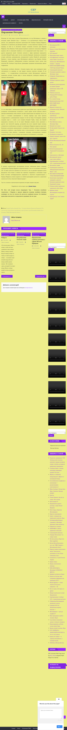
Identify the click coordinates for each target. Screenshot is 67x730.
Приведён (38, 208)
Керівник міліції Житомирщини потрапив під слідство (57, 192)
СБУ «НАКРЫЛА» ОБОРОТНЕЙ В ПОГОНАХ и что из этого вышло (57, 632)
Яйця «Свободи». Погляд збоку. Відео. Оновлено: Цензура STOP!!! (57, 491)
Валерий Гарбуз (10, 208)
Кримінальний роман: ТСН (56, 101)
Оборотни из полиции (55, 526)
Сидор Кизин (10, 210)
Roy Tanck (53, 655)
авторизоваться (28, 287)
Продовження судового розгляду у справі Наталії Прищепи (38, 240)
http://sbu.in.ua (15, 220)
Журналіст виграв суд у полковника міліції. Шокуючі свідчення (57, 109)
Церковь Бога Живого (42, 3)
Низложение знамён (55, 165)
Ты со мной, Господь (55, 99)
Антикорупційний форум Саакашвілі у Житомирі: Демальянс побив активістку (57, 522)
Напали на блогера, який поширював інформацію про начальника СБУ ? (57, 578)
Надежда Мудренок (31, 208)
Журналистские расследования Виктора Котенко (12, 30)
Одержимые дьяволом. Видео (41, 276)
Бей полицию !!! (54, 501)
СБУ (33, 9)
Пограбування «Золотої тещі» (21, 238)
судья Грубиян (24, 210)
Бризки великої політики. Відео (58, 628)
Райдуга (4, 237)
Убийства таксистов (55, 93)
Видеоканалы (25, 3)
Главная (4, 3)
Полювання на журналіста (56, 134)
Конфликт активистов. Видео (57, 574)
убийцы (38, 210)
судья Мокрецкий (32, 210)
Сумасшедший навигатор (56, 70)
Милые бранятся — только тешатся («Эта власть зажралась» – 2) (56, 584)
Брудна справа (53, 562)
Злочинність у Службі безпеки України (8, 276)
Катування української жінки (57, 182)
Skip (54, 726)
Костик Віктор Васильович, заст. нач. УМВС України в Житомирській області (56, 545)
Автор (9, 3)
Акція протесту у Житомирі (57, 155)
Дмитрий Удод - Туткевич (20, 208)
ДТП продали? (53, 53)
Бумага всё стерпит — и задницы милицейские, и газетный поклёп (56, 638)
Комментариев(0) (25, 35)
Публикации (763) (16, 3)
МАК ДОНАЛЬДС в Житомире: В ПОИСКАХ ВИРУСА (56, 570)
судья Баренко (17, 210)
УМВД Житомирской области (13, 212)
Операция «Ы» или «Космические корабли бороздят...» (55, 607)
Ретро (50, 3)
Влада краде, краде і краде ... (57, 55)
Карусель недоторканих (56, 514)
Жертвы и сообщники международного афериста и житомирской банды (57, 476)
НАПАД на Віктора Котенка (57, 643)
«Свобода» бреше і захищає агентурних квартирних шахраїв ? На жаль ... (56, 470)
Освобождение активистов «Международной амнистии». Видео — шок (57, 169)
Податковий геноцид (55, 184)
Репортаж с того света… (56, 132)
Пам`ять (52, 495)
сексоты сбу (4, 210)
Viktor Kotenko (14, 35)
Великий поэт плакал (55, 126)
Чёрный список (33, 3)
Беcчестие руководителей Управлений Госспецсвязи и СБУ (57, 151)
